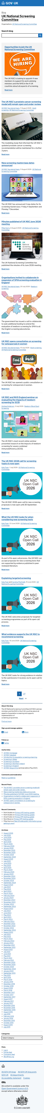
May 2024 (7, 889)
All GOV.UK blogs (9, 1072)
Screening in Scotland (11, 761)
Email (6, 732)
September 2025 (10, 857)
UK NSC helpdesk (10, 755)
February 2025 (9, 872)
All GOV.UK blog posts (27, 1072)
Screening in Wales (10, 759)
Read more (8, 90)
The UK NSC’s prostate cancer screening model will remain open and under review (21, 103)
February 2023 (9, 921)
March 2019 (8, 980)
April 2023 (7, 917)
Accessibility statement (11, 1078)
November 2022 (9, 926)
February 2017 (9, 1001)
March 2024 (8, 893)
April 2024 (7, 891)
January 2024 (9, 898)
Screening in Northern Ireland (14, 764)
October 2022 (9, 928)
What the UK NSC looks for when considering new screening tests (17, 518)
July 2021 (7, 952)
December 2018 (9, 984)
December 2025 (9, 850)
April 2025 (7, 868)
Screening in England (11, 766)
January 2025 (8, 874)
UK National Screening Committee (18, 18)
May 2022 (7, 936)
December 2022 (9, 924)
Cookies (26, 1078)
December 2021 (9, 945)
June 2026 (7, 837)
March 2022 (8, 939)
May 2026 (7, 840)
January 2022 (9, 943)
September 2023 (10, 906)
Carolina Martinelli (18, 582)
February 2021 (9, 960)
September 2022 (10, 930)
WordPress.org (9, 1057)
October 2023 (9, 904)
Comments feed (9, 1054)
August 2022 (8, 932)
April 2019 (7, 977)
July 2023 (7, 911)
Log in (6, 1050)
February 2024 (9, 896)
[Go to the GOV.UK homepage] (10, 3)
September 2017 (9, 997)
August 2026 (8, 833)
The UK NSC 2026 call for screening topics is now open (19, 462)
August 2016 (8, 1012)
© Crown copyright (22, 1107)
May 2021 (7, 956)
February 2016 (9, 1016)
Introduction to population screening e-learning (20, 757)
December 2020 (9, 962)
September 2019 (9, 973)
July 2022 (7, 934)
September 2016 (9, 1010)
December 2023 (9, 900)
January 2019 (8, 982)
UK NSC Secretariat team (11, 108)
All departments (17, 1075)
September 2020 (10, 969)
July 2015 (7, 1027)
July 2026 (7, 835)
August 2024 (8, 885)
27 (24, 694)
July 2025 (7, 861)
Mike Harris (6, 228)
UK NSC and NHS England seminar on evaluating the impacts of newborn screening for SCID (20, 400)
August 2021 (8, 949)
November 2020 (9, 965)
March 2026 (8, 844)
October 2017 (8, 995)
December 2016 (9, 1005)
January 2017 (8, 1003)
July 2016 (7, 1014)
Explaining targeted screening (16, 578)
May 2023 (7, 915)
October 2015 (8, 1023)
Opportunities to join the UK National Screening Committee (20, 48)
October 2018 (9, 986)
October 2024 (9, 880)
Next (21, 698)
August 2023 (8, 909)
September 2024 (10, 883)
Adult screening (35, 348)
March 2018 (8, 990)
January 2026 (9, 848)
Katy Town (5, 467)
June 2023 (7, 913)
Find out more (6, 721)
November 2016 (9, 1008)
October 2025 (9, 855)
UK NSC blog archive (11, 768)
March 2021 (8, 958)
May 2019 (7, 975)
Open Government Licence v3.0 (15, 1088)
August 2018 (8, 988)
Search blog (7, 31)
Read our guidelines (8, 778)
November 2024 (9, 878)
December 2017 (9, 992)
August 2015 (8, 1025)
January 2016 (8, 1018)
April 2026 (7, 842)
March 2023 (8, 919)
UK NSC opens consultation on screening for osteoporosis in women (21, 342)
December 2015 (9, 1021)
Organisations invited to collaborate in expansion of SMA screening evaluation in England (22, 280)
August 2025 (8, 859)
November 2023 (9, 902)
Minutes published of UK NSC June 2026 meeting (21, 222)
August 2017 (8, 999)
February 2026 (9, 846)
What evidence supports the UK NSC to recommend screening (21, 635)
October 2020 (9, 967)
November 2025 (9, 852)
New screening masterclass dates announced (18, 164)
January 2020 (9, 971)
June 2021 (7, 954)
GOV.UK (5, 1075)
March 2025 (8, 870)
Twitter (6, 743)
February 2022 (9, 941)
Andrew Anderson (8, 406)
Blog (4, 12)
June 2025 (7, 863)
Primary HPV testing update (24, 813)
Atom (26, 732)
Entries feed (8, 1052)
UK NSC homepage (10, 753)
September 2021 (9, 947)
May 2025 (7, 865)
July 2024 (7, 887)
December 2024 (9, 876)
